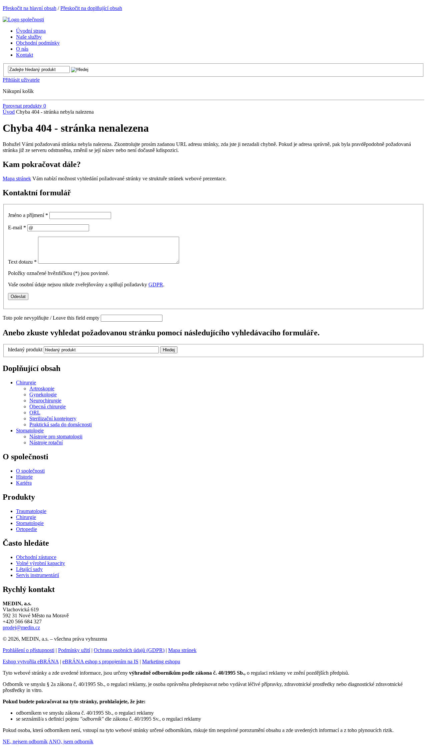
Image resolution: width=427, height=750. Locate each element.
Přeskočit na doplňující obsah (91, 8)
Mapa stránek (17, 178)
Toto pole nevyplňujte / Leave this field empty (51, 318)
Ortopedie (26, 529)
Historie (24, 477)
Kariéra (24, 483)
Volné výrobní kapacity (40, 563)
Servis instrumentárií (37, 575)
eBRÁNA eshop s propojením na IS (100, 661)
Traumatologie (31, 511)
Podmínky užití (74, 650)
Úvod (9, 112)
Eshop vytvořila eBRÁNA (31, 661)
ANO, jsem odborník (71, 741)
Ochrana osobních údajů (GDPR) (129, 650)
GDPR (155, 284)
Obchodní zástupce (36, 557)
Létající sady (29, 569)
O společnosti (30, 471)
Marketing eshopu (161, 661)
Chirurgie (26, 517)
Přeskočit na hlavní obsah (29, 8)
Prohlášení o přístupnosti (28, 650)
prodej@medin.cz (21, 627)
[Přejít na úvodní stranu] (23, 19)
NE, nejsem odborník (25, 741)
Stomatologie (30, 523)
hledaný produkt (25, 349)
